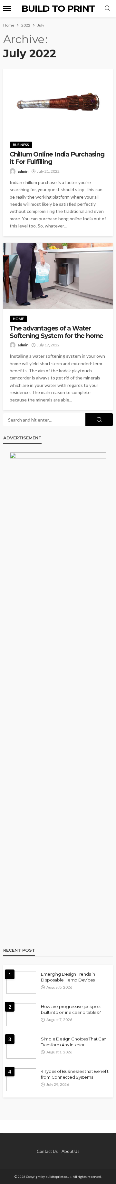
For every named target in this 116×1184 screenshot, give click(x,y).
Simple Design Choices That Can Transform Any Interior (73, 1041)
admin (23, 171)
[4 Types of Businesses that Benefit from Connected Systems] (21, 1079)
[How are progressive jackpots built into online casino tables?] (21, 1015)
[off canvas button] (7, 8)
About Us (70, 1151)
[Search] (107, 8)
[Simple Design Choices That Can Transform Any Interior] (21, 1047)
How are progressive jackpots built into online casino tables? (71, 1009)
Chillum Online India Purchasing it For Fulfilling (57, 158)
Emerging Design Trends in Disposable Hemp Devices (68, 976)
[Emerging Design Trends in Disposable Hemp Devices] (21, 982)
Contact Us (47, 1151)
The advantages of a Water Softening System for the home (56, 332)
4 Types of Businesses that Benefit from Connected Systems (75, 1074)
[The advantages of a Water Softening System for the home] (58, 276)
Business (21, 145)
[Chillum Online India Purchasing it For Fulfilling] (58, 102)
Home (18, 319)
